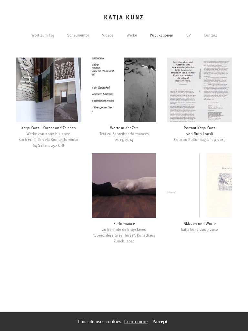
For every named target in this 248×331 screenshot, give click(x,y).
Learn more (136, 321)
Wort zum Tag (42, 34)
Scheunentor (78, 34)
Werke (132, 34)
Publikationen (161, 34)
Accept (160, 321)
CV (188, 34)
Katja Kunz (124, 17)
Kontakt (210, 34)
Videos (108, 34)
